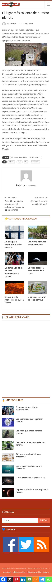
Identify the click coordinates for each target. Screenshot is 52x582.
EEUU (26, 162)
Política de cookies (19, 572)
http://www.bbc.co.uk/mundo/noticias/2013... (25, 157)
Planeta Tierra (35, 162)
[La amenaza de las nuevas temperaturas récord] (14, 258)
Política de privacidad (34, 572)
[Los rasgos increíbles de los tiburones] (8, 469)
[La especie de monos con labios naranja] (8, 445)
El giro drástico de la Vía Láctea (30, 478)
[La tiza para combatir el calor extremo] (14, 232)
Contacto (46, 572)
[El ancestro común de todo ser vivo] (37, 287)
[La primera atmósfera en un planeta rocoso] (8, 492)
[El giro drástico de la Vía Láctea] (8, 481)
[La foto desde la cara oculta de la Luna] (37, 258)
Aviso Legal (7, 572)
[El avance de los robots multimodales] (8, 410)
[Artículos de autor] (26, 175)
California (12, 162)
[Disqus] (26, 357)
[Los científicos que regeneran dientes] (8, 422)
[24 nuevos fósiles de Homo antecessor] (8, 457)
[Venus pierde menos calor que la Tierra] (14, 287)
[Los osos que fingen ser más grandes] (8, 434)
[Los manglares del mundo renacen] (37, 232)
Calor (19, 162)
